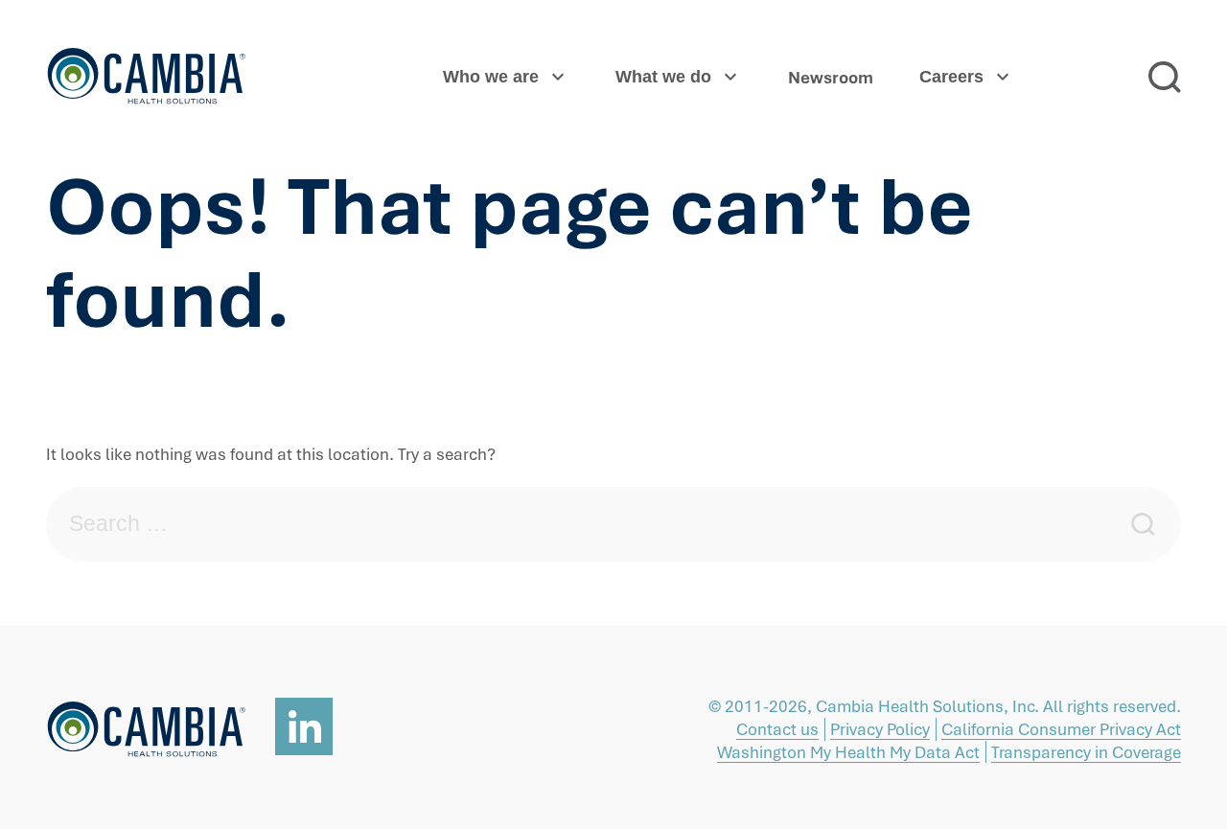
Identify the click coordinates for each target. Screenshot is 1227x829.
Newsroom (830, 77)
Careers (951, 76)
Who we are (491, 76)
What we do (663, 76)
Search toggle (1164, 77)
